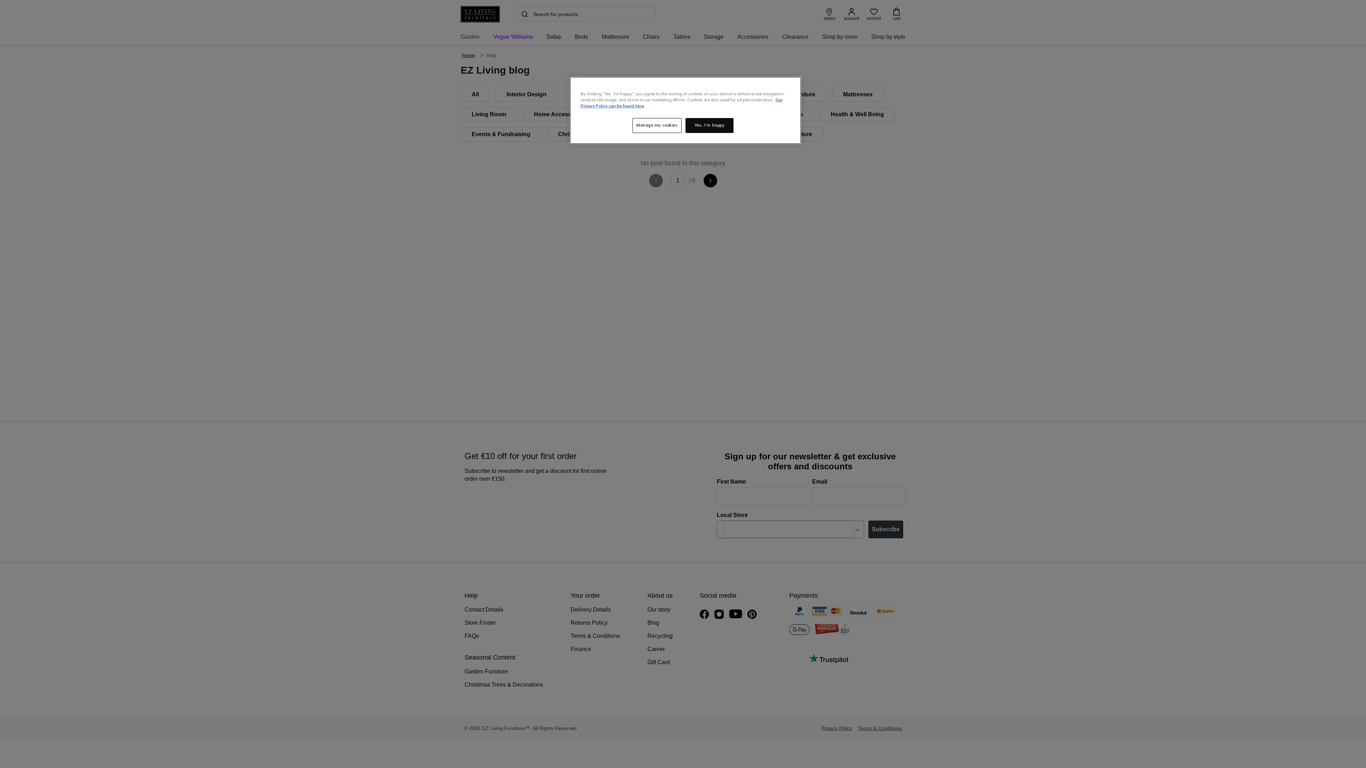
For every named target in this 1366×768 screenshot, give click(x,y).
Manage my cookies (657, 125)
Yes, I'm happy (710, 125)
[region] (685, 110)
